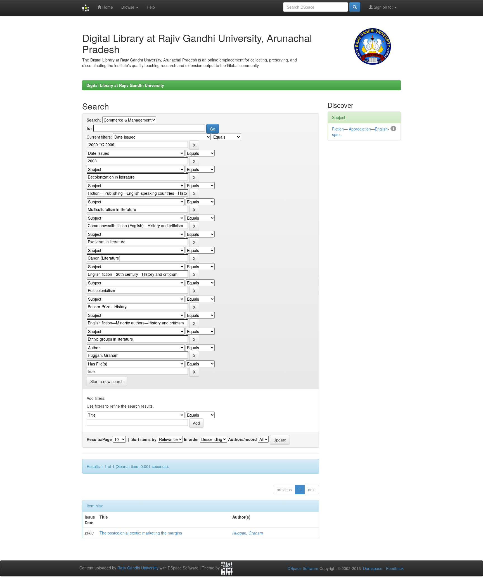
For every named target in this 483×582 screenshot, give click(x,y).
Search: (94, 120)
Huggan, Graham (247, 533)
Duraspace (372, 568)
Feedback (395, 568)
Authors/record (242, 439)
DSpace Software (303, 568)
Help (151, 7)
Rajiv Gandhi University (137, 568)
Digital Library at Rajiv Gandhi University (125, 85)
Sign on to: (383, 7)
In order (191, 439)
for (89, 128)
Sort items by (144, 439)
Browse (128, 7)
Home (107, 7)
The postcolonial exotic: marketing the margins (141, 533)
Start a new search (107, 381)
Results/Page (99, 439)
